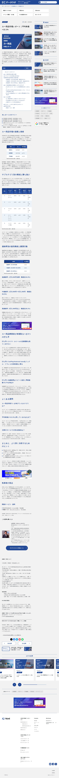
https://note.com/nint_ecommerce (21, 528)
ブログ (35, 727)
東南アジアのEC (7, 10)
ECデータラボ (7, 6)
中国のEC (21, 10)
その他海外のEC (23, 14)
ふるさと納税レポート (24, 740)
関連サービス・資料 (10, 107)
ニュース (35, 729)
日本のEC (37, 10)
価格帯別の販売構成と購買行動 (11, 77)
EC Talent (23, 509)
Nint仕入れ (22, 729)
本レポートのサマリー (10, 71)
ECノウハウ (38, 14)
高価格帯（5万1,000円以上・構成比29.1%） (16, 82)
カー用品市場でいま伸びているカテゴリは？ (16, 98)
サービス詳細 (15, 508)
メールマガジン (36, 731)
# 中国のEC (37, 113)
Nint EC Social (23, 727)
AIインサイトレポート (15, 509)
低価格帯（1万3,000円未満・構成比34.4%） (16, 79)
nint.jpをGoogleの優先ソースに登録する (12, 635)
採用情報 (53, 772)
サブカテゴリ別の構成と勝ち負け (12, 75)
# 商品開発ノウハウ (38, 118)
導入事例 (22, 508)
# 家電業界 (37, 111)
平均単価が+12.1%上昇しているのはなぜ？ (15, 100)
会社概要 (53, 770)
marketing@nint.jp (9, 616)
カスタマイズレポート (24, 738)
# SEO (51, 113)
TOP (2, 6)
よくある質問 (7, 96)
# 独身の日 (47, 115)
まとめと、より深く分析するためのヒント (14, 104)
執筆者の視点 (7, 106)
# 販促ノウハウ (47, 118)
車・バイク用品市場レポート (23, 166)
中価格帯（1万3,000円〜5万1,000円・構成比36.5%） (18, 81)
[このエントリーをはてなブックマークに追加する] (17, 639)
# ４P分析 (37, 115)
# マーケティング (44, 113)
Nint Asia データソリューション (25, 762)
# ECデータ (43, 111)
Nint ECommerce (16, 392)
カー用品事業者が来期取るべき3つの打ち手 (14, 85)
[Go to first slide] (19, 684)
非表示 (27, 68)
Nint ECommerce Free (25, 725)
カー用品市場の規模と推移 (10, 74)
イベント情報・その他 (8, 14)
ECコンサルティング (24, 752)
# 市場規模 (49, 111)
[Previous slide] (14, 684)
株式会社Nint (48, 720)
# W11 (42, 115)
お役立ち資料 (36, 725)
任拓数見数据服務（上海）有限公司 (50, 723)
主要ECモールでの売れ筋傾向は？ (13, 102)
